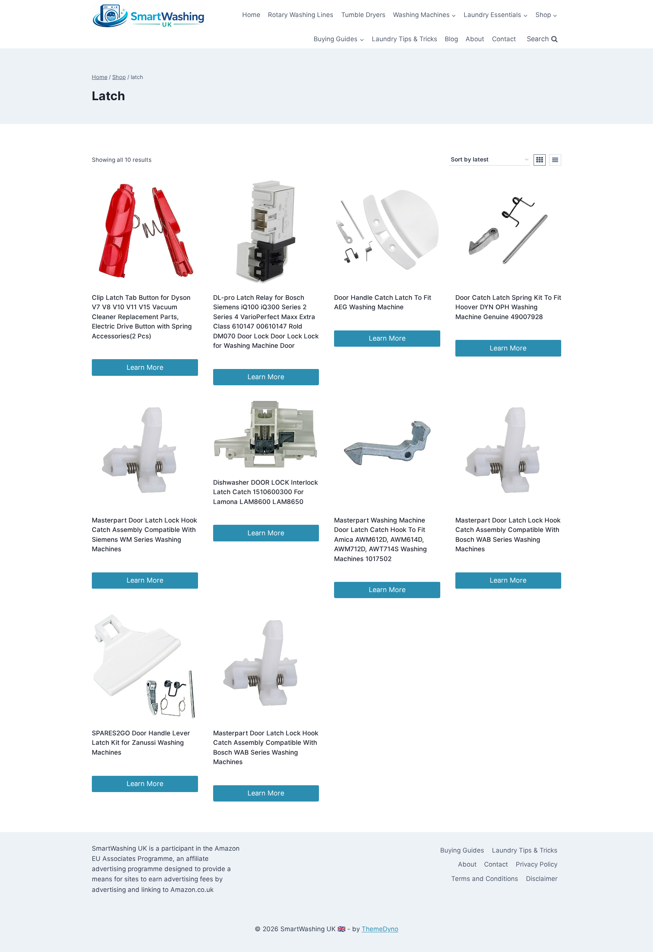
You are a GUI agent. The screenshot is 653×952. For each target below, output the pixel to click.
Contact (504, 39)
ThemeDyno (380, 929)
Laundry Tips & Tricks (404, 39)
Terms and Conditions (484, 878)
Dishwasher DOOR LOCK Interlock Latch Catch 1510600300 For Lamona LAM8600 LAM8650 (265, 492)
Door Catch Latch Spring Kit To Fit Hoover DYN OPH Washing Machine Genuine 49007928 (508, 307)
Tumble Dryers (363, 15)
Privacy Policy (536, 864)
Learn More (145, 367)
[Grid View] (540, 160)
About (475, 39)
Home (251, 15)
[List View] (555, 160)
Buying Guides (462, 850)
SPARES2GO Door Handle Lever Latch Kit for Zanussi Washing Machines (141, 742)
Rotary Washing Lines (300, 15)
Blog (451, 39)
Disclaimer (541, 878)
